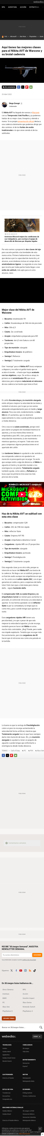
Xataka (4, 1048)
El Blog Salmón (27, 1093)
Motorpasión (27, 1078)
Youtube (21, 970)
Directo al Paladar (8, 1078)
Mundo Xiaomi (7, 1061)
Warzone (35, 112)
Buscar (41, 1027)
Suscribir (37, 955)
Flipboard (26, 87)
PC (25, 751)
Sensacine (26, 1063)
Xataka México (7, 1111)
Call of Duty (15, 751)
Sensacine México (28, 1114)
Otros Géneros (7, 990)
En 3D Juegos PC (12, 234)
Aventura (12, 7)
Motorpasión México (29, 1120)
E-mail (30, 87)
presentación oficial (26, 121)
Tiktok (34, 970)
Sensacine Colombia (29, 1117)
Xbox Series (27, 1002)
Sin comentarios (10, 87)
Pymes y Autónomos (29, 1096)
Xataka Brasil (6, 1114)
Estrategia (34, 7)
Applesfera (5, 1055)
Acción (23, 7)
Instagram (25, 970)
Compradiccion (7, 1099)
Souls (41, 36)
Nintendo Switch (29, 1007)
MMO (4, 998)
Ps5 (6, 36)
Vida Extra (26, 1051)
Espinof (25, 1066)
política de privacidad (29, 960)
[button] (15, 103)
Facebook (18, 87)
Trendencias (6, 1093)
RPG (3, 7)
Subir (36, 1036)
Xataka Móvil (6, 1051)
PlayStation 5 (7, 1011)
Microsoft (13, 36)
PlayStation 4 (28, 1011)
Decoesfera (6, 1096)
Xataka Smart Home (8, 1058)
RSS (30, 970)
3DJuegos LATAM (28, 1111)
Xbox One (6, 1007)
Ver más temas (8, 1018)
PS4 (31, 751)
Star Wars (23, 36)
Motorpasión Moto (28, 1081)
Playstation (32, 36)
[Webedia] (38, 1)
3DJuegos (26, 1048)
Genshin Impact (28, 998)
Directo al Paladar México (10, 1120)
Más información (24, 1134)
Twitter (22, 87)
